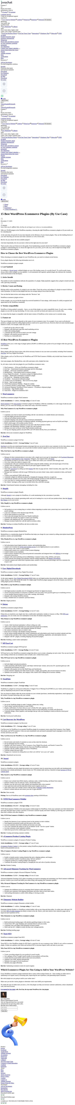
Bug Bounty (4, 1089)
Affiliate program (6, 53)
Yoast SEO (7, 934)
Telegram (41, 19)
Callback (14, 26)
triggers (31, 469)
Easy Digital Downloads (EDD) (23, 578)
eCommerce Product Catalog (9, 846)
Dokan (5, 604)
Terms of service (5, 1075)
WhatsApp (27, 19)
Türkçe (3, 104)
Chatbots (19, 19)
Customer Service (6, 14)
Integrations (35, 33)
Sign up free (4, 100)
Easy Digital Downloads (12, 568)
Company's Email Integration (9, 1063)
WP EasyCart (8, 643)
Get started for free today (8, 989)
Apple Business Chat (17, 459)
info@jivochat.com (6, 1091)
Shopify (5, 489)
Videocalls (54, 33)
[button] (37, 5)
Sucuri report (13, 270)
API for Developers (6, 1086)
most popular (17, 404)
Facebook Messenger (67, 457)
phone (52, 459)
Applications (4, 56)
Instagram (34, 19)
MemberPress (8, 528)
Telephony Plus (44, 33)
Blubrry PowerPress (54, 558)
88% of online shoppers (13, 911)
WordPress (4, 343)
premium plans (29, 795)
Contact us (4, 1080)
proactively (14, 469)
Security (3, 1073)
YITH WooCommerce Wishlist (14, 799)
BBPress (58, 553)
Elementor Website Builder (13, 900)
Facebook (3, 1050)
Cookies (3, 1078)
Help (2, 55)
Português (12, 104)
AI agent (4, 12)
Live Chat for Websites (8, 19)
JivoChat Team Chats (24, 33)
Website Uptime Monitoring (45, 787)
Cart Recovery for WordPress (14, 719)
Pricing (3, 51)
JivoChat (3, 353)
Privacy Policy (5, 1076)
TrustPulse (7, 679)
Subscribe (4, 1011)
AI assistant (12, 12)
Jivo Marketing (6, 26)
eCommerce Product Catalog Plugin (17, 836)
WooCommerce (8, 394)
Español (7, 104)
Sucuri (5, 758)
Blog (2, 58)
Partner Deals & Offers (7, 1083)
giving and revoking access (28, 547)
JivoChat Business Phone (9, 33)
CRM (60, 33)
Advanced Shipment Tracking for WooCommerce (22, 869)
